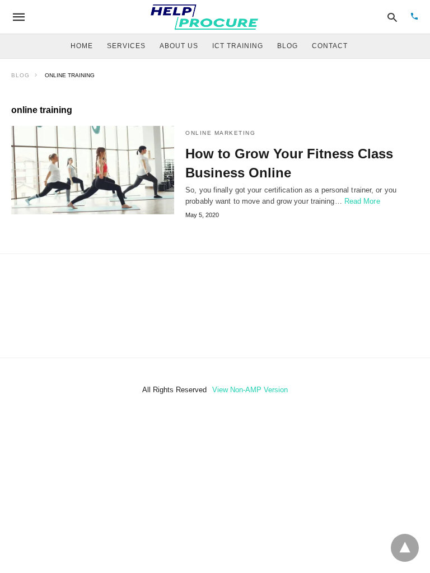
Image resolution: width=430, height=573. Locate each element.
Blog (20, 75)
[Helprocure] (204, 17)
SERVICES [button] (126, 46)
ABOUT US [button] (179, 46)
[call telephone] (414, 17)
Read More (362, 201)
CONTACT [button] (330, 46)
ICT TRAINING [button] (237, 46)
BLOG (287, 46)
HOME (82, 46)
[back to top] (405, 548)
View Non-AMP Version (250, 390)
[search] (392, 17)
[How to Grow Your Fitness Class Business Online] (92, 170)
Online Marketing (220, 133)
